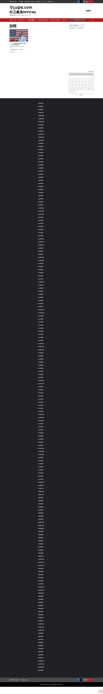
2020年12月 (41, 239)
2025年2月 (40, 131)
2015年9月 (40, 386)
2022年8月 (40, 186)
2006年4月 (40, 611)
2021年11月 (41, 211)
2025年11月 (41, 118)
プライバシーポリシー (55, 20)
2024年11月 (41, 137)
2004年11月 (41, 664)
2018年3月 (40, 300)
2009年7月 (40, 503)
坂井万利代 (38, 1)
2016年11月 (41, 346)
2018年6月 (40, 291)
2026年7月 (40, 103)
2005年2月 (40, 654)
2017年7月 (40, 322)
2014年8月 (40, 426)
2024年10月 (41, 140)
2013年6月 (40, 466)
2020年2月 (40, 251)
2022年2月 (40, 202)
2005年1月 (40, 658)
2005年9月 (40, 633)
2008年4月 (40, 547)
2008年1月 (40, 556)
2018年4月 (40, 297)
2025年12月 (41, 115)
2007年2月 (40, 580)
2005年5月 (40, 645)
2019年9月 (40, 263)
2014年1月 (40, 445)
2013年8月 (40, 460)
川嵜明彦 (21, 1)
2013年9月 (40, 457)
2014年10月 (41, 420)
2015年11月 (41, 383)
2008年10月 (41, 528)
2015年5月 (40, 399)
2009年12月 (41, 491)
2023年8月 (40, 168)
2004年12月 (41, 661)
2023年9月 (40, 165)
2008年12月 (41, 522)
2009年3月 (40, 516)
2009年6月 (40, 507)
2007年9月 (40, 568)
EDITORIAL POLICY (43, 20)
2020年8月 (40, 248)
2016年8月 (40, 356)
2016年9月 (40, 353)
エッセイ (13, 39)
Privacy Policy (24, 680)
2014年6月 (40, 433)
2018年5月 (40, 294)
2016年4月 (40, 368)
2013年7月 (40, 463)
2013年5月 (40, 470)
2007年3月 (40, 577)
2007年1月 (40, 584)
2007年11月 (41, 562)
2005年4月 (40, 648)
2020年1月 (40, 254)
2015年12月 (41, 380)
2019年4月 (40, 275)
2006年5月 (40, 608)
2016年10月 (41, 349)
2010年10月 (41, 482)
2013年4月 (40, 473)
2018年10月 (41, 282)
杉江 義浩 (13, 46)
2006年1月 (40, 621)
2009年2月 (40, 519)
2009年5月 (40, 510)
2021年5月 (40, 226)
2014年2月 (40, 442)
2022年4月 (40, 195)
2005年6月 (40, 642)
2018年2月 (40, 303)
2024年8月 (40, 146)
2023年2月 (40, 180)
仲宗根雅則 (27, 1)
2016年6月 (40, 362)
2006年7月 (40, 602)
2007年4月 (40, 574)
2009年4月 (40, 513)
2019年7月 (40, 269)
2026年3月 (40, 106)
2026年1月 (40, 112)
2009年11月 (41, 494)
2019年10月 (41, 260)
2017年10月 (41, 312)
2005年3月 (40, 651)
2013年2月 (40, 479)
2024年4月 (40, 158)
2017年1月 (40, 340)
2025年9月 (40, 125)
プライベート (21, 20)
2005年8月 (40, 636)
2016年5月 (40, 365)
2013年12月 (41, 448)
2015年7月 (40, 393)
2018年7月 (40, 288)
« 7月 (80, 95)
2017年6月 (40, 325)
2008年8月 (40, 534)
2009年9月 (40, 497)
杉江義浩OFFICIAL (22, 12)
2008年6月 (40, 540)
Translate (80, 28)
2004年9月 (40, 670)
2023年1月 (40, 183)
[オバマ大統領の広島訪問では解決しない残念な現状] (18, 35)
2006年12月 (41, 587)
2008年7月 (40, 537)
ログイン (44, 1)
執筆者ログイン (51, 1)
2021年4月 (40, 229)
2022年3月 (40, 198)
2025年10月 (41, 121)
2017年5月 (40, 328)
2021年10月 (41, 214)
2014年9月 (40, 423)
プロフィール (12, 20)
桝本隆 (32, 1)
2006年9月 (40, 596)
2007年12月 (41, 559)
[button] (93, 20)
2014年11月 (41, 417)
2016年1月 (40, 377)
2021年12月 (41, 208)
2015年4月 (40, 402)
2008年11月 (41, 525)
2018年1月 (40, 306)
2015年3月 (40, 405)
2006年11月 (41, 590)
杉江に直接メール (32, 20)
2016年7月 (40, 359)
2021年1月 (40, 235)
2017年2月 (40, 337)
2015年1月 (40, 411)
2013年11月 (41, 451)
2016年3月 (40, 371)
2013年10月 (41, 454)
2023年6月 (40, 174)
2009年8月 (40, 500)
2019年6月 (40, 272)
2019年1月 (40, 279)
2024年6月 (40, 152)
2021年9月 (40, 217)
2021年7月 (40, 223)
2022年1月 (40, 205)
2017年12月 (41, 309)
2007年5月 (40, 571)
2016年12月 (41, 343)
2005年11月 (41, 627)
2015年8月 (40, 389)
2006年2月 (40, 617)
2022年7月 (40, 189)
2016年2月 (40, 374)
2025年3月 (40, 128)
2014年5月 (40, 436)
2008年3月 (40, 550)
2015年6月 (40, 396)
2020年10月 (41, 245)
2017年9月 (40, 316)
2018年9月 (40, 285)
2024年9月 (40, 143)
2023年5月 (40, 177)
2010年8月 (40, 485)
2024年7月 (40, 149)
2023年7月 (40, 171)
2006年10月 (41, 593)
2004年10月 (41, 667)
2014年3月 (40, 439)
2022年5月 (40, 192)
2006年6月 (40, 605)
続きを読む (13, 52)
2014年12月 (41, 414)
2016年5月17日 (19, 46)
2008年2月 (40, 553)
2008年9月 (40, 531)
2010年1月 (40, 488)
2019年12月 (41, 257)
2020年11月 (41, 242)
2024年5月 (40, 155)
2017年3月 (40, 334)
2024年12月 (41, 134)
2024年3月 (40, 162)
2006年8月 (40, 599)
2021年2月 (40, 232)
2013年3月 (40, 476)
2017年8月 (40, 319)
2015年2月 (40, 408)
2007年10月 (41, 565)
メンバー (75, 20)
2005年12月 (41, 624)
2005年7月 (40, 639)
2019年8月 (40, 266)
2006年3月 (40, 614)
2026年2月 (40, 109)
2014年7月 (40, 430)
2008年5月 (40, 544)
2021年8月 (40, 220)
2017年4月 (40, 331)
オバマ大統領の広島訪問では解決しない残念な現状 (18, 44)
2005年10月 (41, 630)
